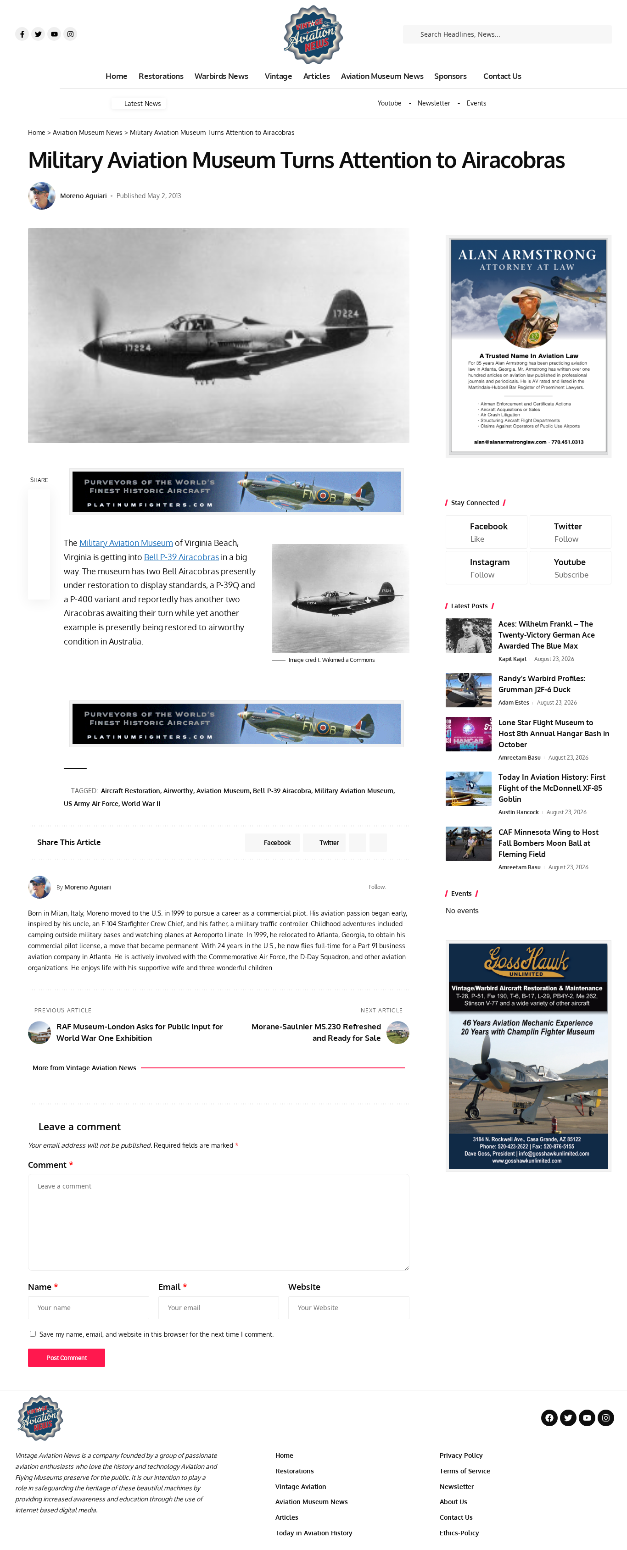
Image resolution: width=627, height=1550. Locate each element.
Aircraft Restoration (130, 790)
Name (43, 1287)
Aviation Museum (223, 790)
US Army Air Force (91, 803)
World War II (141, 803)
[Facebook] (394, 887)
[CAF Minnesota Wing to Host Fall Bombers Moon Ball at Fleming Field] (469, 844)
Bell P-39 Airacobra (282, 790)
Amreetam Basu (519, 757)
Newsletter (434, 103)
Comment (50, 1165)
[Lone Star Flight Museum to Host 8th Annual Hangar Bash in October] (469, 734)
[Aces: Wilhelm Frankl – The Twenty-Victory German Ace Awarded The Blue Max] (469, 635)
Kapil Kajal (512, 659)
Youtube (390, 103)
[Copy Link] (39, 544)
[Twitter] (38, 34)
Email (172, 1287)
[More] (39, 589)
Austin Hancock (518, 812)
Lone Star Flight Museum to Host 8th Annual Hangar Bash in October (554, 733)
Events (477, 103)
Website (304, 1287)
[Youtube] (54, 34)
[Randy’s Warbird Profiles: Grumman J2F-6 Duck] (469, 690)
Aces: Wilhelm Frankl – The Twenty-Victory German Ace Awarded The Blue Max (546, 634)
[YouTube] (405, 887)
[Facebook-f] (22, 34)
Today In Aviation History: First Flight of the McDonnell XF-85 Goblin (551, 788)
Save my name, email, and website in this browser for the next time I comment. (156, 1334)
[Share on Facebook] (39, 500)
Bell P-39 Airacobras (181, 557)
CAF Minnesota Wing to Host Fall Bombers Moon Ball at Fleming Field (548, 843)
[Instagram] (70, 34)
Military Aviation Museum (126, 543)
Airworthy (178, 790)
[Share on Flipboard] (357, 842)
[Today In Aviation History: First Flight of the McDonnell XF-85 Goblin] (469, 789)
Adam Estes (513, 702)
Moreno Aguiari (83, 196)
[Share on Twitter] (39, 522)
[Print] (39, 567)
